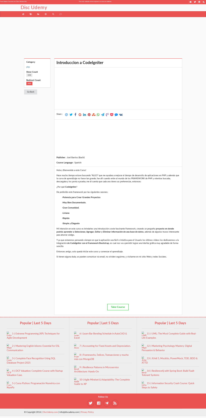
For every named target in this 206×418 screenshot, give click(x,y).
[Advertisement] (103, 38)
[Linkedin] (199, 2)
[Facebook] (191, 2)
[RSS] (204, 2)
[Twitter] (195, 2)
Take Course (118, 307)
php (28, 67)
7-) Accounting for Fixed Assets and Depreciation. (105, 346)
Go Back (30, 92)
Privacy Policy (87, 412)
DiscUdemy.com (50, 412)
